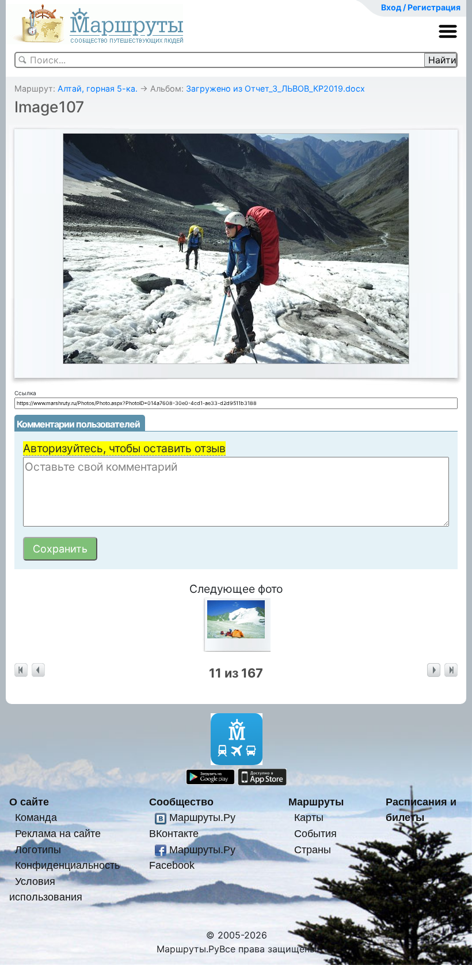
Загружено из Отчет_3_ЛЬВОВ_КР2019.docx (275, 88)
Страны (312, 849)
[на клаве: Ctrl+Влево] (38, 670)
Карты (308, 817)
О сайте (29, 802)
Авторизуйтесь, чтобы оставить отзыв (124, 448)
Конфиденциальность (67, 865)
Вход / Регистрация (420, 7)
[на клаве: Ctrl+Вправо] (433, 670)
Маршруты (316, 802)
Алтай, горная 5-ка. (98, 88)
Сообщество (181, 802)
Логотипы (38, 849)
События (315, 833)
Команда (36, 817)
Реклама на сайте (58, 833)
